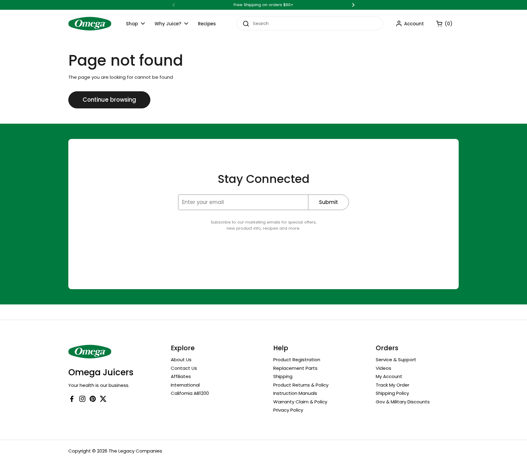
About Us (181, 359)
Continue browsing (109, 100)
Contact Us (184, 368)
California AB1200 (190, 393)
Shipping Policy (392, 393)
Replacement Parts (295, 368)
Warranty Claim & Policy (300, 401)
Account (414, 23)
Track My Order (392, 385)
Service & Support (396, 359)
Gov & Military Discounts (403, 401)
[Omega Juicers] (89, 24)
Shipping (282, 376)
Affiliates (181, 376)
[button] (441, 23)
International (185, 385)
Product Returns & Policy (300, 385)
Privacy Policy (288, 410)
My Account (389, 376)
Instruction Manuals (295, 393)
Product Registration (296, 359)
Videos (383, 368)
